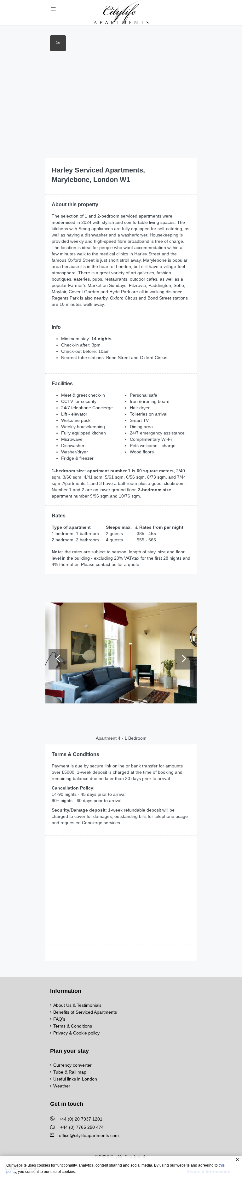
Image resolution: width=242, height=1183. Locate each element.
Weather (61, 1086)
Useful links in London (75, 1079)
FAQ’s (59, 1019)
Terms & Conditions (72, 1026)
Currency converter (72, 1065)
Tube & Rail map (69, 1072)
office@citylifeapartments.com (89, 1135)
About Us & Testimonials (77, 1005)
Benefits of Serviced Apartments (85, 1012)
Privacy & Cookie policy (76, 1033)
